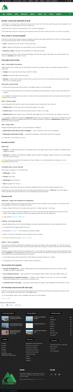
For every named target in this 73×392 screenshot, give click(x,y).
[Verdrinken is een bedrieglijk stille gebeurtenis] (29, 318)
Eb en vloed (21, 137)
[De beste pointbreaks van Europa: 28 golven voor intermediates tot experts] (5, 325)
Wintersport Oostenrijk (32, 345)
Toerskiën (28, 360)
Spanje (3, 347)
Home (4, 14)
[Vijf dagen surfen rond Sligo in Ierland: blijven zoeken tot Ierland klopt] (5, 318)
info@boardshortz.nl (39, 379)
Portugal (4, 345)
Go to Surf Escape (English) (17, 1)
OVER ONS (24, 1)
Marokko (4, 350)
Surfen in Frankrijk (26, 238)
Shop (45, 14)
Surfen (16, 14)
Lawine (27, 356)
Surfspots (32, 14)
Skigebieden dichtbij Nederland (34, 343)
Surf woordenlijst (54, 351)
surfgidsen (9, 14)
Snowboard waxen (31, 354)
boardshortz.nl (6, 390)
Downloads (58, 14)
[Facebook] (66, 1)
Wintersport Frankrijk (31, 347)
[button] (69, 14)
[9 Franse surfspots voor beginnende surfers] (29, 332)
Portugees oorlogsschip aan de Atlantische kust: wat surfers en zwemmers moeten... (15, 332)
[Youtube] (70, 1)
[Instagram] (68, 1)
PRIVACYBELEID (42, 1)
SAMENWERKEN (30, 1)
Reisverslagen (24, 14)
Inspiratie (40, 14)
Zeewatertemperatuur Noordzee (39, 323)
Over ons (51, 14)
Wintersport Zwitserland (32, 350)
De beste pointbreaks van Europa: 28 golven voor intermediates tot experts (16, 324)
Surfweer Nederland (18, 217)
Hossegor (14, 231)
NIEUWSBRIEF (36, 1)
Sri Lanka (4, 352)
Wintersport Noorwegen (32, 352)
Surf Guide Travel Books (9, 355)
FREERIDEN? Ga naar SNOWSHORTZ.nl (52, 1)
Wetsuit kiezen (54, 346)
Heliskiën (28, 358)
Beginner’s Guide (6, 354)
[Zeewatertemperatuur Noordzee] (29, 325)
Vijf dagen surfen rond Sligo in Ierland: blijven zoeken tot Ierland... (16, 317)
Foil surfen (52, 349)
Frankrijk (4, 343)
